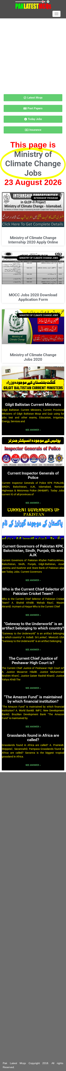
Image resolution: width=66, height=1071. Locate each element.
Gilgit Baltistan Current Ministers (33, 404)
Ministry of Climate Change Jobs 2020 (33, 357)
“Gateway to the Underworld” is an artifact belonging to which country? (33, 626)
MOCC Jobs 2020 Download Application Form (33, 297)
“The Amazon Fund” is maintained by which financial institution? (33, 699)
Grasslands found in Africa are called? (33, 737)
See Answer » (33, 430)
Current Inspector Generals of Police (33, 475)
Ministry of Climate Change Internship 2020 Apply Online (33, 240)
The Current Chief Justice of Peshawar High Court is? (33, 660)
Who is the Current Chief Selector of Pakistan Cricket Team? (33, 591)
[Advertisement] (33, 54)
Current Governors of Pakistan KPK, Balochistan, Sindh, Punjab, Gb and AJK (33, 550)
